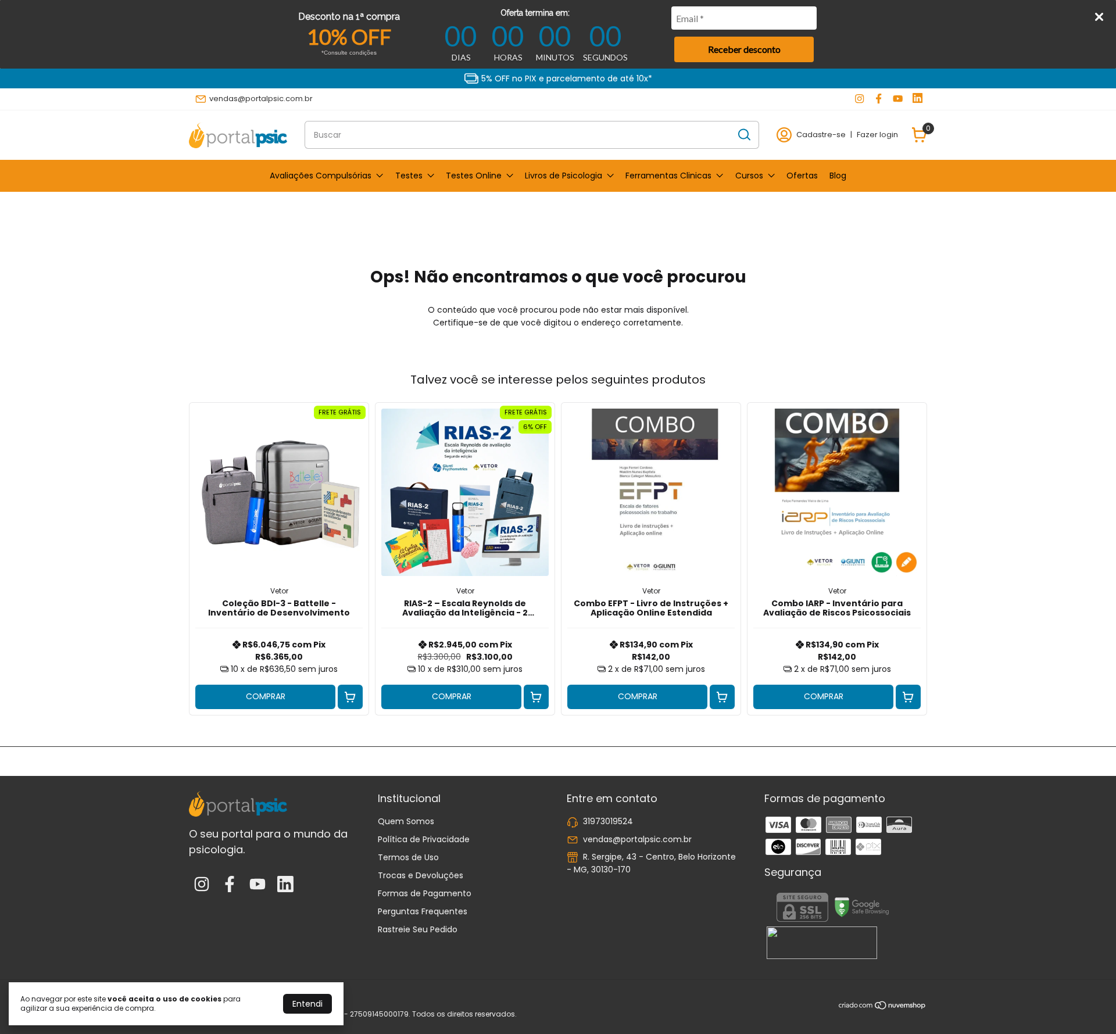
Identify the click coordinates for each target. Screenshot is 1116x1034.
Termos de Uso (408, 857)
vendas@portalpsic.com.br (261, 98)
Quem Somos (406, 821)
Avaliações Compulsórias (320, 175)
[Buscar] (743, 134)
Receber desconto (744, 49)
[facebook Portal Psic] (878, 98)
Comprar (265, 696)
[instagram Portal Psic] (859, 98)
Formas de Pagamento (424, 893)
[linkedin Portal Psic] (917, 98)
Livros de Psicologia (563, 175)
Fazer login (877, 134)
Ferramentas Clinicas (668, 175)
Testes (409, 175)
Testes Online (474, 175)
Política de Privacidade (424, 839)
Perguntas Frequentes (422, 911)
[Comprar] (350, 697)
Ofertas (802, 175)
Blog (837, 175)
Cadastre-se (821, 134)
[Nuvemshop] (882, 1007)
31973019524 (608, 821)
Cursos (749, 175)
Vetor (279, 591)
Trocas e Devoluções (420, 875)
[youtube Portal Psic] (897, 98)
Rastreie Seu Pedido (417, 929)
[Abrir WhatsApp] (1087, 1004)
